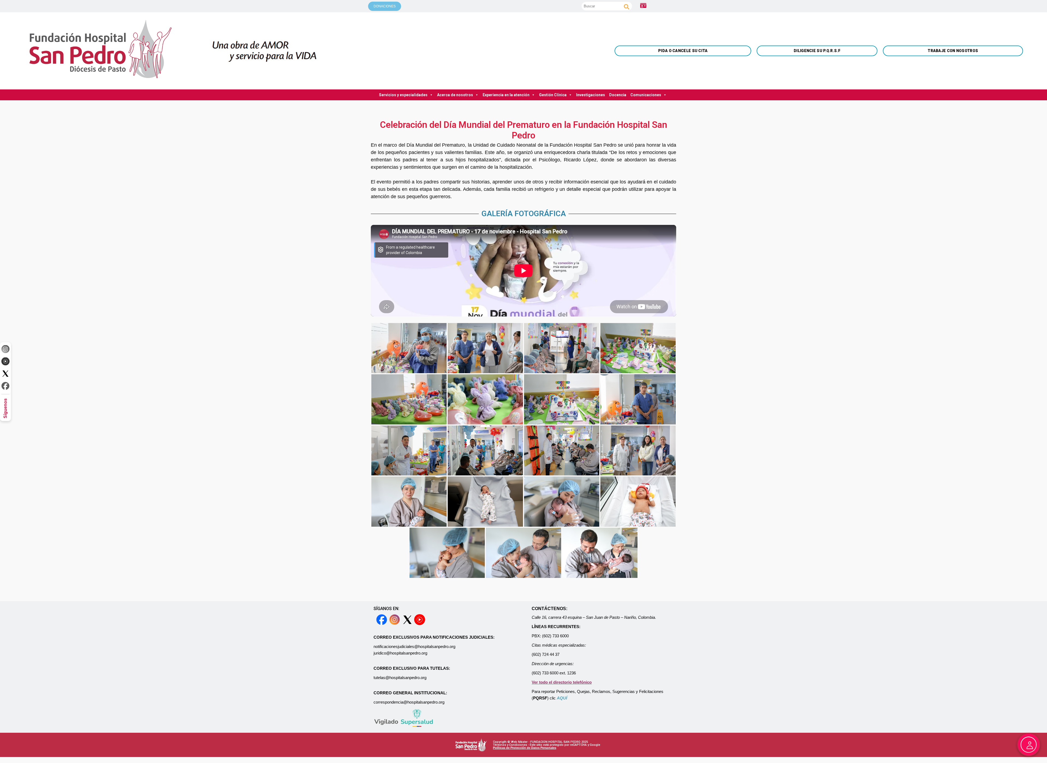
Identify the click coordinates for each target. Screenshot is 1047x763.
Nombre (909, 124)
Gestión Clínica (553, 95)
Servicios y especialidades (403, 95)
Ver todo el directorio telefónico (562, 682)
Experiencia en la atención (506, 95)
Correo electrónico (909, 129)
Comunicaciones (645, 95)
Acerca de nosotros (455, 95)
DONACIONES (385, 6)
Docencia (617, 95)
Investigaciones (590, 95)
